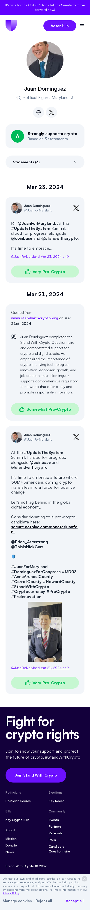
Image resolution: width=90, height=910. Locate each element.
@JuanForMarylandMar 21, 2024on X (40, 668)
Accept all (75, 900)
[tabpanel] (45, 438)
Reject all (44, 900)
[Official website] (38, 112)
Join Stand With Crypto (36, 775)
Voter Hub (60, 25)
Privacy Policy (11, 893)
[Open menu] (81, 26)
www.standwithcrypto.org (34, 318)
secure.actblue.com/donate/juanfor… (44, 529)
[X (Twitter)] (51, 112)
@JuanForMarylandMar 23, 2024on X (40, 256)
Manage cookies (17, 900)
